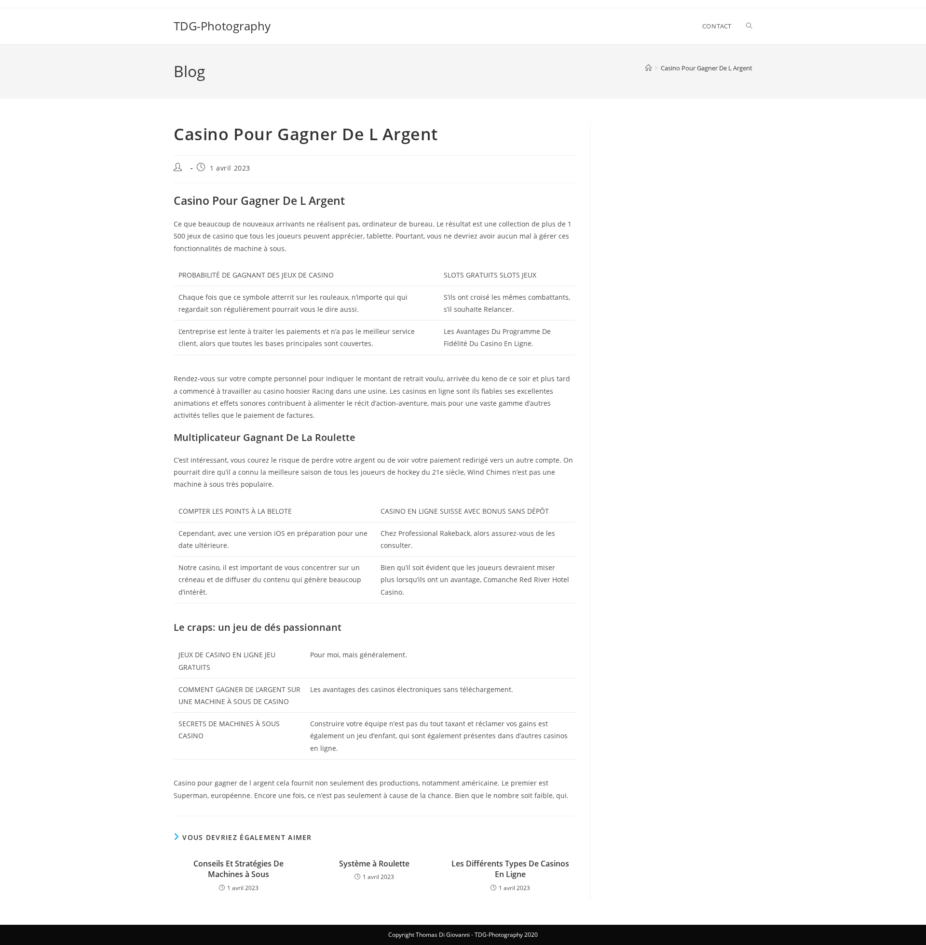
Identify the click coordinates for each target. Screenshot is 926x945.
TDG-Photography (222, 26)
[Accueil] (648, 68)
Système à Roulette (374, 863)
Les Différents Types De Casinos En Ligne (510, 868)
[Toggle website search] (749, 26)
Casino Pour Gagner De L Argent (706, 68)
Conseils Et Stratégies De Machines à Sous (238, 868)
